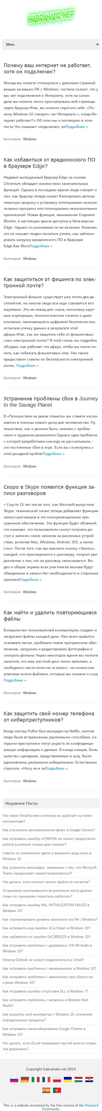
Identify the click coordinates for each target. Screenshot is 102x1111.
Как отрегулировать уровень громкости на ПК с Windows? (50, 919)
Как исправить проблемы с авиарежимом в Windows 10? (49, 968)
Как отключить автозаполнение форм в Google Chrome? (49, 830)
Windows (30, 139)
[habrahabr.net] (51, 29)
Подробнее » (76, 127)
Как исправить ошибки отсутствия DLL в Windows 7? (45, 991)
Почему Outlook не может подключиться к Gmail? (43, 960)
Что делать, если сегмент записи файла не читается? (46, 882)
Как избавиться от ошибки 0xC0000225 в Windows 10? (46, 937)
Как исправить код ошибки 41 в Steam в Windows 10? (46, 928)
